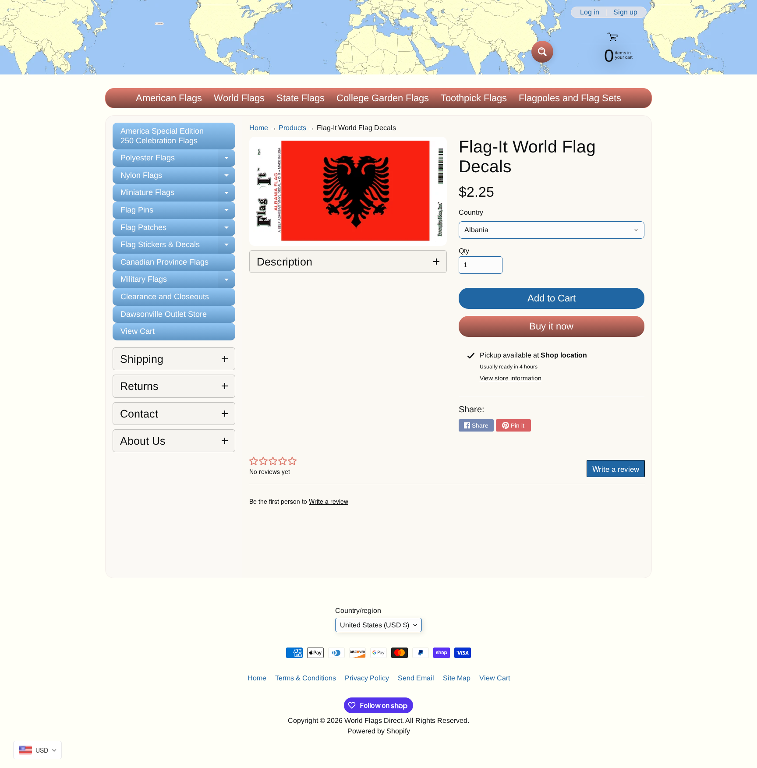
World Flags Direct (373, 720)
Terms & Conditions (305, 678)
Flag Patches (177, 230)
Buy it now (551, 326)
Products (292, 127)
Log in (589, 12)
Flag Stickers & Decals (177, 247)
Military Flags (177, 281)
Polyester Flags (177, 160)
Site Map (456, 678)
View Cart (137, 331)
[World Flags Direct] (134, 51)
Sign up (625, 12)
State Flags (300, 97)
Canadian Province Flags (164, 262)
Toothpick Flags (474, 97)
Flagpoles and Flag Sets (570, 97)
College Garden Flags (382, 97)
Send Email (416, 678)
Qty (464, 251)
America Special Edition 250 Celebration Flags (162, 136)
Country (471, 212)
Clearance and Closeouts (164, 296)
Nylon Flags (177, 177)
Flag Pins (177, 212)
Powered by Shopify (378, 731)
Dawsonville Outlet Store (163, 314)
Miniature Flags (177, 195)
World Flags (239, 97)
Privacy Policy (367, 678)
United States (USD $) (374, 625)
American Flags (169, 97)
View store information (510, 378)
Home (258, 127)
